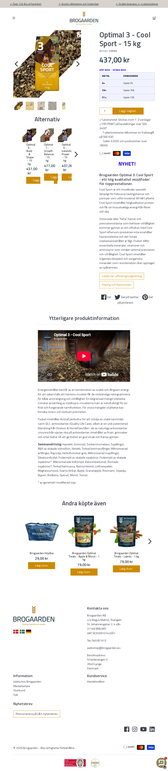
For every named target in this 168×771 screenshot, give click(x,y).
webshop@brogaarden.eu (103, 648)
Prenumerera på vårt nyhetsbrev (37, 714)
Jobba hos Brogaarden (27, 681)
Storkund (19, 690)
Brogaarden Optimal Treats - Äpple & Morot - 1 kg (84, 556)
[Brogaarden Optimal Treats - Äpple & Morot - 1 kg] (84, 532)
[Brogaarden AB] (84, 18)
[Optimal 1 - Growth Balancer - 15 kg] (47, 135)
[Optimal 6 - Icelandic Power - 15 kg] (65, 135)
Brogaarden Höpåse (42, 553)
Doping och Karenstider (116, 284)
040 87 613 (99, 640)
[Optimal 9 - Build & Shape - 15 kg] (29, 135)
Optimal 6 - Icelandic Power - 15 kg (67, 153)
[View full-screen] (79, 34)
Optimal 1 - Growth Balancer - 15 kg (49, 153)
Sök (15, 695)
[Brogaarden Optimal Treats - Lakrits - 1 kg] (126, 532)
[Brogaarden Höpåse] (42, 532)
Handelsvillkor (96, 681)
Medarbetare (21, 686)
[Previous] (16, 63)
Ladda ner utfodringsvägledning (122, 276)
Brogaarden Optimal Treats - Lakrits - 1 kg (126, 554)
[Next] (77, 63)
